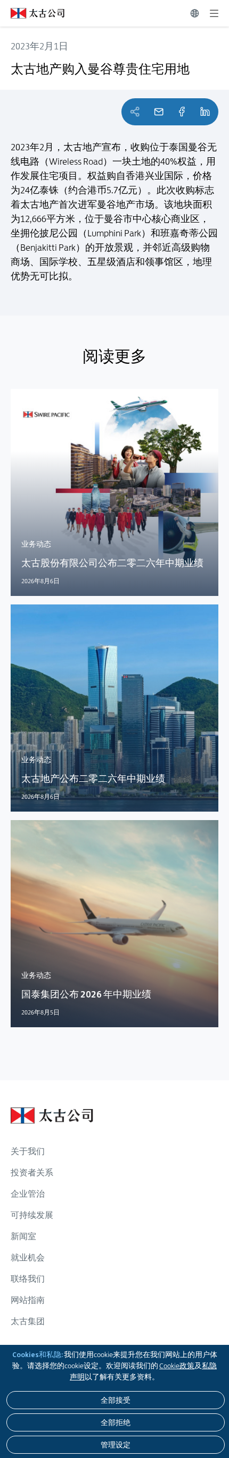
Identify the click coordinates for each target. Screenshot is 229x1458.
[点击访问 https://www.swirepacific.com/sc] (32, 13)
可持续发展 (32, 1215)
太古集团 (28, 1321)
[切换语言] (194, 13)
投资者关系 (32, 1172)
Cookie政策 (176, 1365)
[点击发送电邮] (158, 111)
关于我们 (28, 1151)
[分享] (181, 111)
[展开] (214, 13)
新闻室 (23, 1236)
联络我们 (28, 1279)
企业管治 (28, 1194)
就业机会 (28, 1257)
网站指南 (28, 1300)
